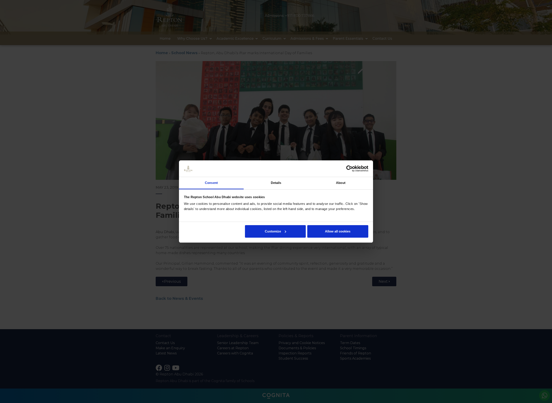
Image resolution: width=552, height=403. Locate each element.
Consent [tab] (211, 183)
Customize (273, 231)
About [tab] (340, 183)
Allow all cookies (337, 231)
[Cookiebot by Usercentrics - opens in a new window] (349, 168)
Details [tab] (276, 183)
